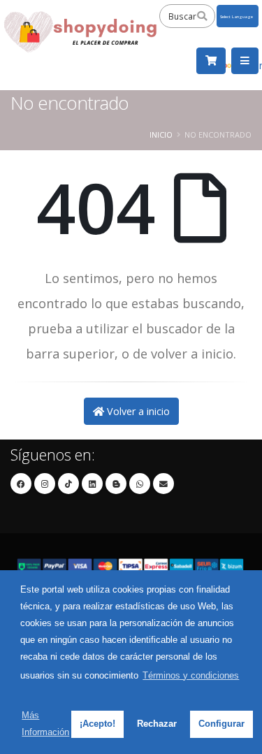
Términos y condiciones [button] (191, 675)
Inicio (161, 134)
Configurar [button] (221, 723)
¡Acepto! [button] (97, 723)
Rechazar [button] (157, 723)
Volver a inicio (137, 411)
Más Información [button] (45, 723)
